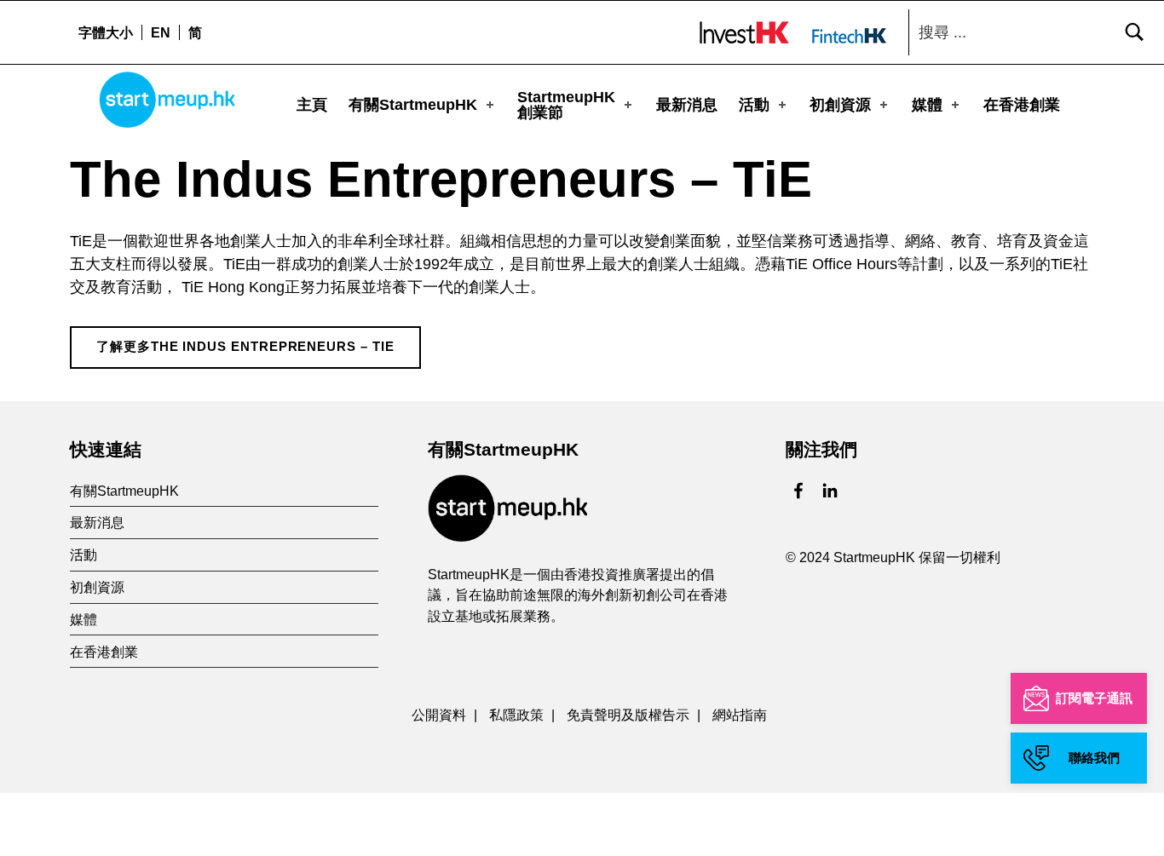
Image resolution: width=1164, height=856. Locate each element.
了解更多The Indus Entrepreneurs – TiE (245, 346)
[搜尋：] (1032, 32)
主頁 (312, 104)
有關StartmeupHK (413, 104)
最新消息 (686, 104)
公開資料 (439, 714)
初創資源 (840, 104)
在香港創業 (1021, 104)
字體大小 (105, 32)
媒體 (927, 104)
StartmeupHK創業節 (566, 105)
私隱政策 (516, 714)
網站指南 (739, 714)
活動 (754, 104)
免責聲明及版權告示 (628, 714)
